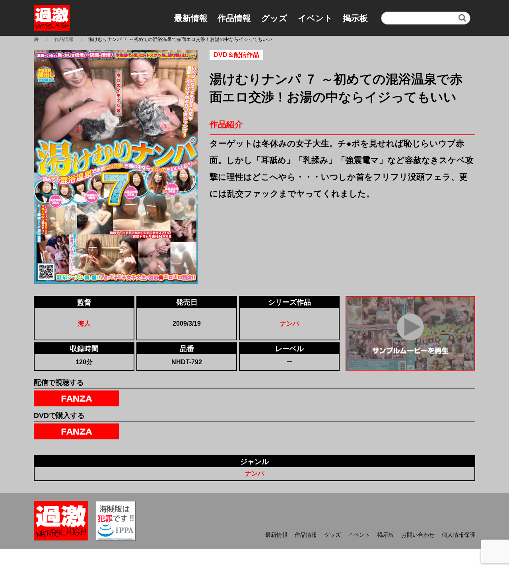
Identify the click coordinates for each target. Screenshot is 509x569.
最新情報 (191, 18)
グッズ (274, 18)
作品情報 (234, 18)
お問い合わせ (418, 535)
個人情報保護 (458, 535)
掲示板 (355, 18)
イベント (315, 18)
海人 (84, 323)
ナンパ (289, 323)
